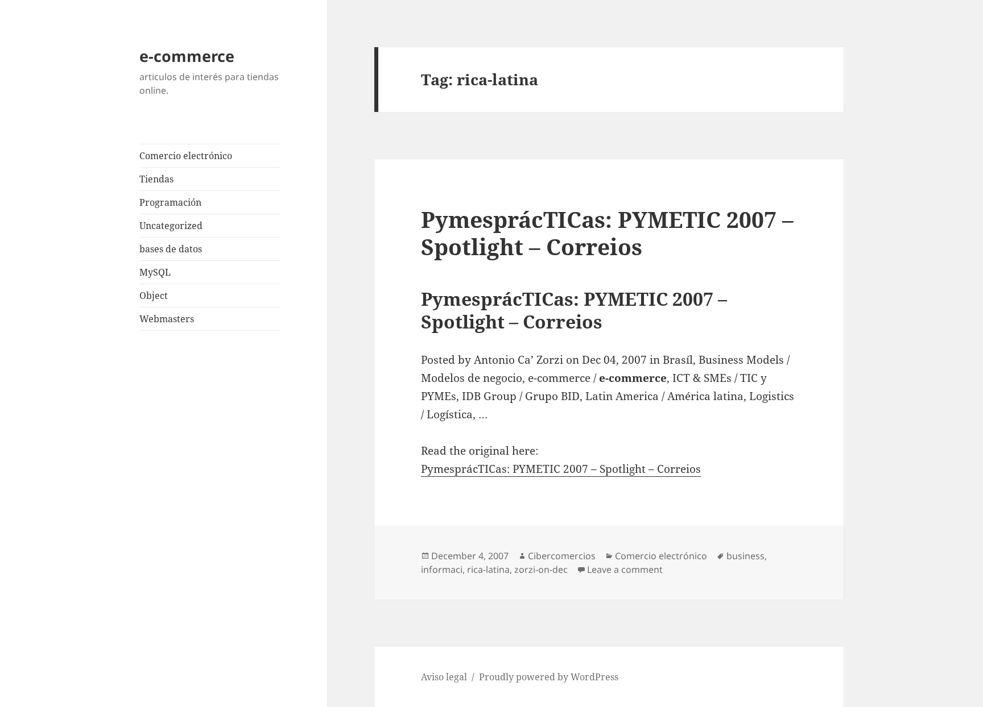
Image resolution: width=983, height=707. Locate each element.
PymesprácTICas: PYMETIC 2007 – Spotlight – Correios (607, 232)
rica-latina (488, 569)
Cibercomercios (562, 556)
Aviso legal (444, 677)
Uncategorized (171, 225)
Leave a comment (625, 569)
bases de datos (170, 249)
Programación (170, 202)
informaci (441, 569)
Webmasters (166, 319)
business (745, 556)
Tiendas (156, 179)
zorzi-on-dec (541, 569)
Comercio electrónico (185, 155)
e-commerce (186, 55)
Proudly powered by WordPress (548, 677)
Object (153, 295)
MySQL (155, 272)
